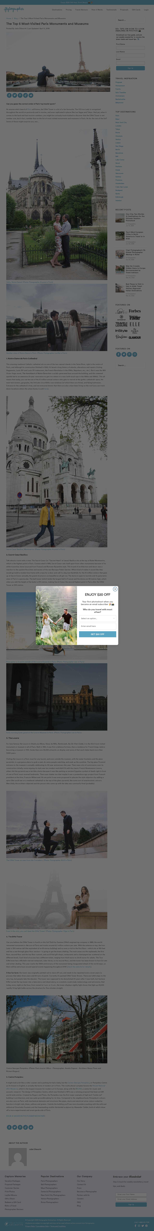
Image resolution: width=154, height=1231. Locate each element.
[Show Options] (114, 618)
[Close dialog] (115, 589)
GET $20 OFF (97, 634)
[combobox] (97, 618)
